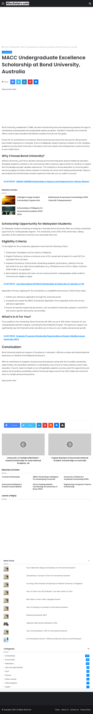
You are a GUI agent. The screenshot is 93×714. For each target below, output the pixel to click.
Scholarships (14, 47)
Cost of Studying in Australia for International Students (47, 607)
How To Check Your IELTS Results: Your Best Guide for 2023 (49, 591)
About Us (65, 710)
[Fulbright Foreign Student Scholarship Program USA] (8, 200)
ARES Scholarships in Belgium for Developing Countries (45, 478)
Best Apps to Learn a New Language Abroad (43, 599)
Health (7, 687)
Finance (8, 675)
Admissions (9, 664)
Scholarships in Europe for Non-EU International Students (48, 576)
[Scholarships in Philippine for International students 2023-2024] (8, 210)
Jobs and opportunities (14, 667)
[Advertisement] (46, 26)
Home (5, 47)
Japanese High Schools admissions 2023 (41, 623)
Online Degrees (11, 683)
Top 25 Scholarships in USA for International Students (46, 631)
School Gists (10, 660)
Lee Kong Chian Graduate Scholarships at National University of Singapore (54, 583)
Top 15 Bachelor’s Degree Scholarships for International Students (50, 568)
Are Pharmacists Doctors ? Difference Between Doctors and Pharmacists (53, 639)
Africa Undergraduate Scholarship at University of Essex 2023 (45, 486)
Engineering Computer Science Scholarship (77, 485)
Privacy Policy (85, 710)
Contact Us (74, 710)
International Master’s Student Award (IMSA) (12, 485)
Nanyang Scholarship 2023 (36, 615)
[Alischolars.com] (17, 3)
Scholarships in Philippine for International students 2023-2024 (30, 211)
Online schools (10, 679)
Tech (7, 671)
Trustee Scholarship (11, 477)
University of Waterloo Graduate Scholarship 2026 (76, 478)
